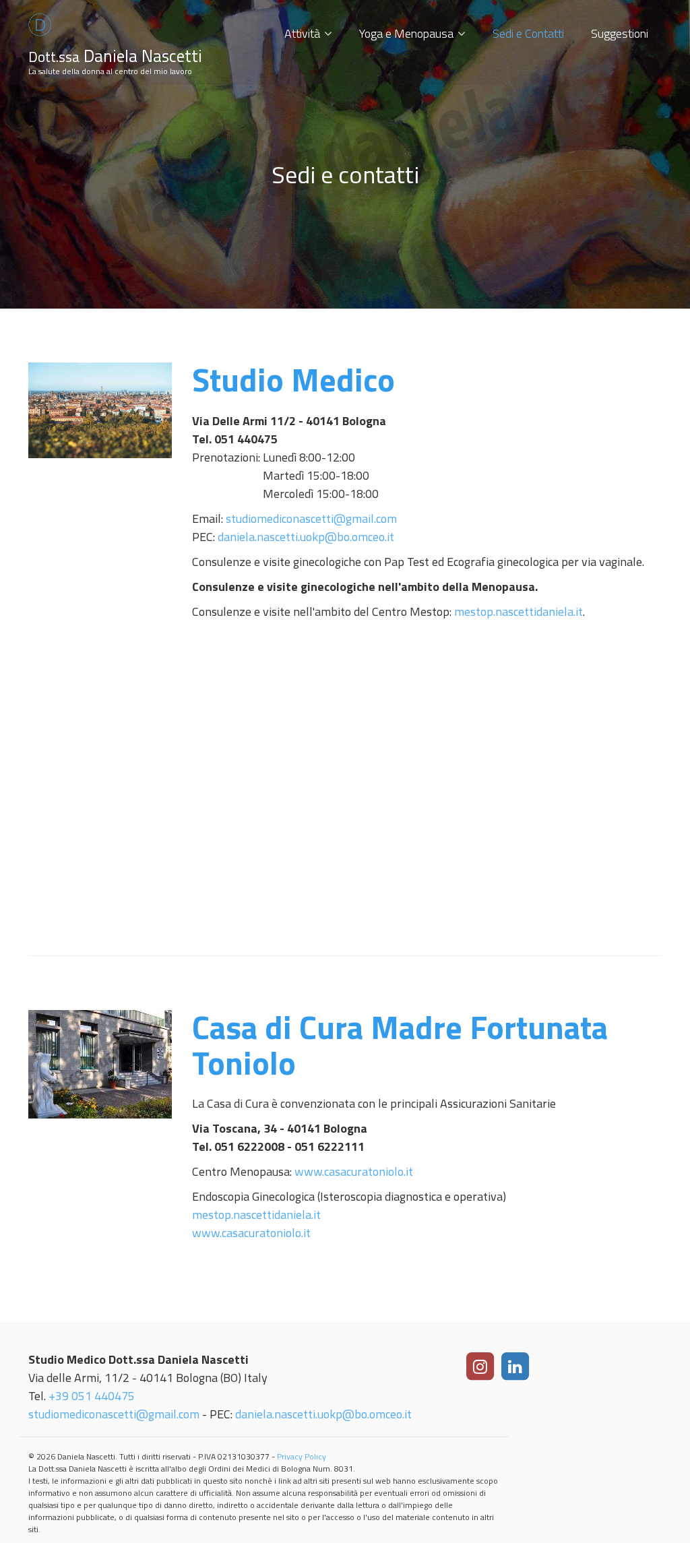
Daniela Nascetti (115, 56)
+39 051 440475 (92, 1396)
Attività (302, 33)
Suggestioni (619, 33)
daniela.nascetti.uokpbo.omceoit (306, 537)
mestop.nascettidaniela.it (518, 611)
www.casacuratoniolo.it (353, 1171)
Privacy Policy (301, 1456)
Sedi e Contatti (528, 33)
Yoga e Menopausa (406, 33)
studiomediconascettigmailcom (311, 518)
